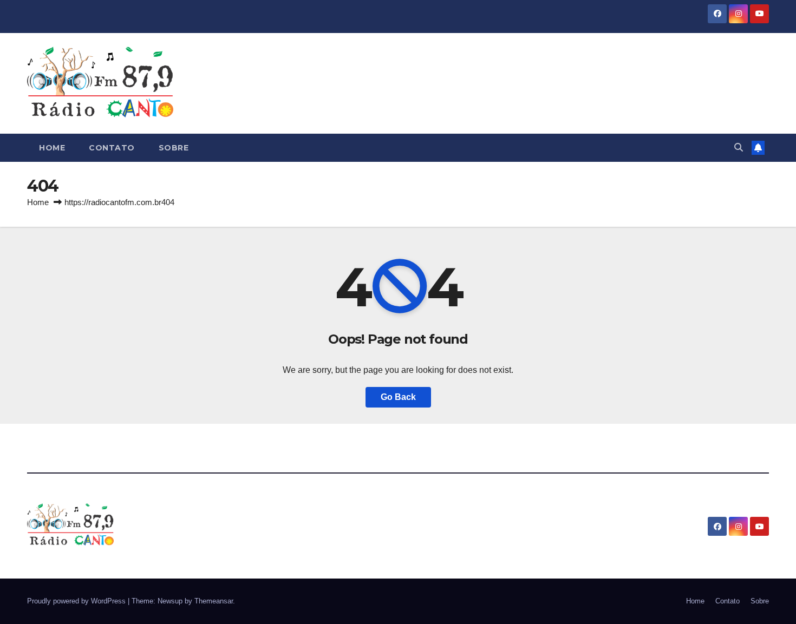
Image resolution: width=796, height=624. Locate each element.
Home (52, 148)
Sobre (174, 148)
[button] (738, 147)
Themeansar (213, 601)
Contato (112, 148)
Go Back (398, 397)
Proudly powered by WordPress (77, 601)
